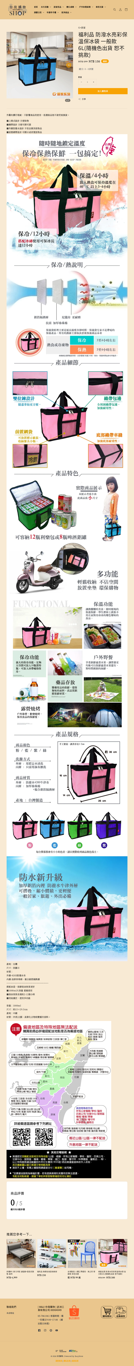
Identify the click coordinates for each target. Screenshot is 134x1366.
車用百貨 (99, 7)
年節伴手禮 (51, 12)
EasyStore (79, 1356)
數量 (80, 77)
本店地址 (10, 1313)
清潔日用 (38, 12)
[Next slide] (68, 65)
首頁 (36, 7)
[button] (115, 9)
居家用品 (57, 7)
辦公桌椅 (70, 7)
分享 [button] (84, 99)
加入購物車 (103, 91)
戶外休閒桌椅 (85, 7)
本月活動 (45, 7)
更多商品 (65, 12)
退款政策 (75, 1361)
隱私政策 (67, 1361)
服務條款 (59, 1361)
